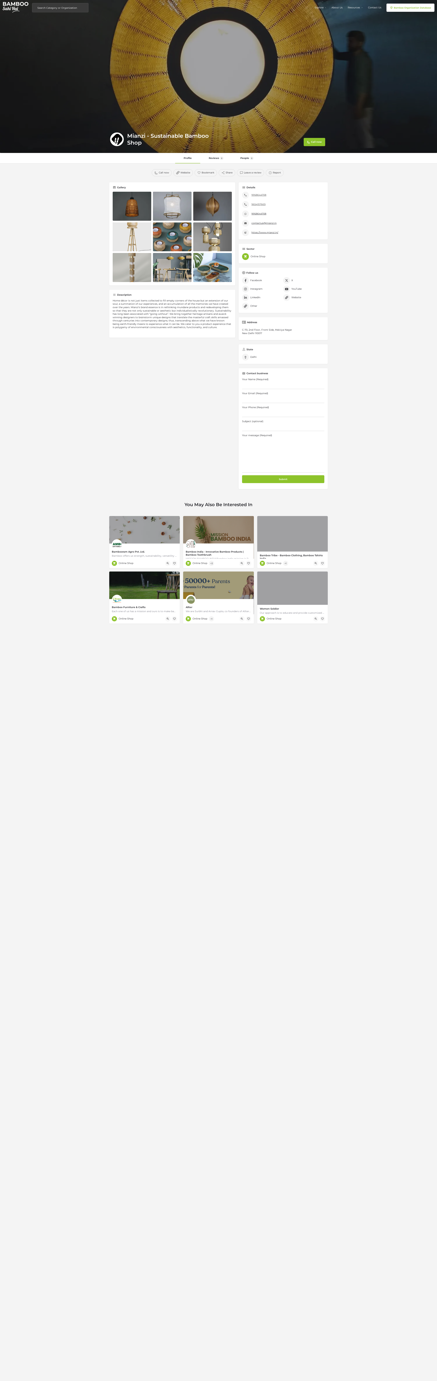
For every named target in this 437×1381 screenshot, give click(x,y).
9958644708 (258, 194)
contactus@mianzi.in (264, 223)
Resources (354, 7)
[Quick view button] (168, 563)
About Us (337, 7)
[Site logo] (16, 7)
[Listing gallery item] (132, 206)
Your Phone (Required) (255, 407)
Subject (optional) (252, 421)
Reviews (215, 158)
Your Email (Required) (255, 393)
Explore (319, 7)
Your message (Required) (257, 435)
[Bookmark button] (174, 563)
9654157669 (258, 204)
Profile (188, 158)
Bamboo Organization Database (412, 7)
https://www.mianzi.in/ (264, 232)
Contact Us (374, 7)
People (246, 158)
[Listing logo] (117, 139)
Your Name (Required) (255, 379)
